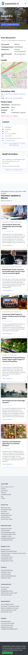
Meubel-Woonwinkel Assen (9, 551)
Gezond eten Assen (6, 519)
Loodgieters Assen (6, 536)
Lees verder (7, 245)
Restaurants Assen (6, 528)
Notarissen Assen (6, 572)
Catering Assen (5, 530)
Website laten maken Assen (9, 593)
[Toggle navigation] (25, 4)
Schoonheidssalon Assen (8, 532)
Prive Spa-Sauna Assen (7, 623)
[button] (14, 75)
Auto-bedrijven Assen (7, 604)
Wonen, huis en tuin (9, 355)
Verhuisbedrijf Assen (7, 540)
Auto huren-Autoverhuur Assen (10, 606)
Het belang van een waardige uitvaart (13, 402)
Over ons (3, 492)
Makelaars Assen (6, 578)
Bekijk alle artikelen (6, 200)
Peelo (6, 131)
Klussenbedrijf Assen (7, 570)
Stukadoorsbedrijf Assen (8, 538)
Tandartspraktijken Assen (8, 534)
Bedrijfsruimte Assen (7, 627)
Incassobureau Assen (7, 625)
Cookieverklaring (6, 494)
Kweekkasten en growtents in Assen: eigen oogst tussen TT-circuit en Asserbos (13, 359)
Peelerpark (7, 129)
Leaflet (17, 88)
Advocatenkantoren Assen (9, 610)
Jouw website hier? (10, 140)
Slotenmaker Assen (6, 612)
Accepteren (7, 652)
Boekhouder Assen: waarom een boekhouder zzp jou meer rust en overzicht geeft (13, 271)
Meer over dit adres (10, 116)
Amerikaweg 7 (6, 19)
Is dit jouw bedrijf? (10, 24)
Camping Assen (5, 555)
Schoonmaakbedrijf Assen (8, 576)
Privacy (3, 498)
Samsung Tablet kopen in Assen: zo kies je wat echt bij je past (13, 316)
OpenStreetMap (23, 88)
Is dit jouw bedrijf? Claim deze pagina (14, 144)
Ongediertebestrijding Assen (9, 629)
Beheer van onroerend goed (13, 98)
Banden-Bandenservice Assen (10, 608)
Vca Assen (4, 589)
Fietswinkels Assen (6, 509)
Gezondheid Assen (6, 515)
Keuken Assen (5, 587)
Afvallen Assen (5, 517)
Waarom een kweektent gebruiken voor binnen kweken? (11, 444)
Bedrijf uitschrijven (14, 169)
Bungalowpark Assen (7, 561)
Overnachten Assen (7, 557)
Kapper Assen (5, 513)
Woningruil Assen (6, 621)
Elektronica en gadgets (11, 312)
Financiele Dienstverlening (12, 222)
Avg (2, 496)
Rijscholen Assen (6, 508)
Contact (3, 489)
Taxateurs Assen (6, 574)
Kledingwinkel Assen (7, 591)
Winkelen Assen (5, 549)
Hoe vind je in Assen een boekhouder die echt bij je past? (12, 226)
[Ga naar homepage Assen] (10, 3)
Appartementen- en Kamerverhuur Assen (13, 553)
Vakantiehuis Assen (6, 559)
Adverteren (4, 491)
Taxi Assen (4, 511)
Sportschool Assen (6, 595)
